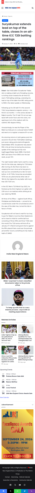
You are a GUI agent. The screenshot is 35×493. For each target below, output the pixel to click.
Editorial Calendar (24, 477)
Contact (7, 477)
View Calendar (4, 397)
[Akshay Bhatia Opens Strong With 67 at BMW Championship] (25, 350)
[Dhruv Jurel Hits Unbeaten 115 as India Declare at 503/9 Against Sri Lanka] (9, 350)
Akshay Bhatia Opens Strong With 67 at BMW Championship (25, 358)
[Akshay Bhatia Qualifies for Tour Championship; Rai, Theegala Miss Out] (25, 329)
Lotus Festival (11, 388)
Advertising (14, 477)
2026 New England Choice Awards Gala (19, 393)
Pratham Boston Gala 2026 (15, 376)
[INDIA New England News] (12, 7)
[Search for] (33, 8)
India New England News (17, 254)
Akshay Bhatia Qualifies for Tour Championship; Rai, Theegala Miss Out (25, 337)
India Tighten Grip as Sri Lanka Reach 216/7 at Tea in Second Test (9, 337)
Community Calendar (25, 480)
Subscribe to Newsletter (10, 480)
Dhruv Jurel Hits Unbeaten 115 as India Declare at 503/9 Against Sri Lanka (9, 359)
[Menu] (2, 8)
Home (5, 16)
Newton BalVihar (11, 382)
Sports (10, 16)
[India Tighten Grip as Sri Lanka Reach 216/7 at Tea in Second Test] (9, 329)
